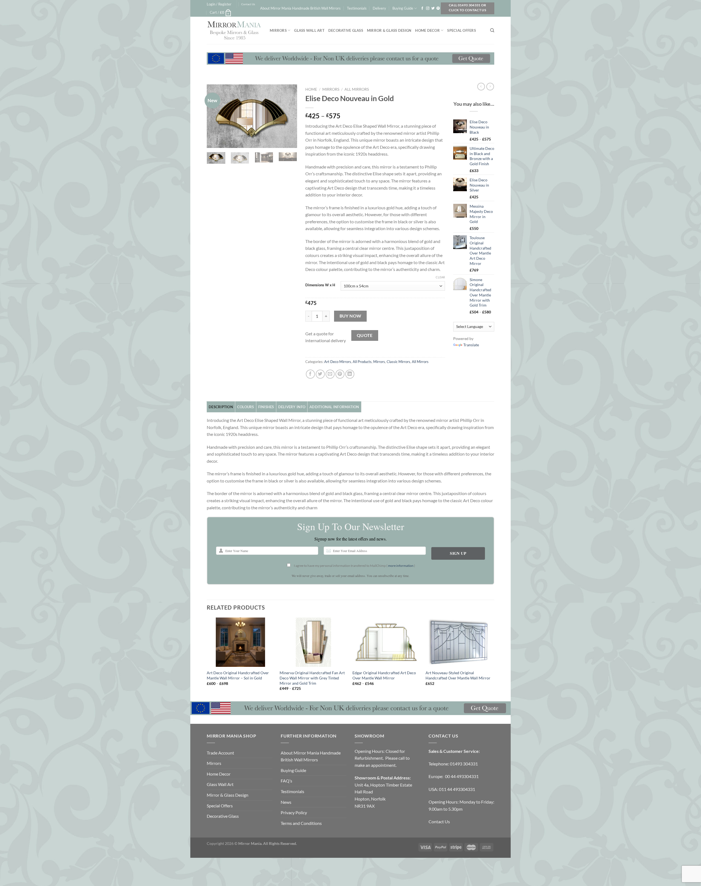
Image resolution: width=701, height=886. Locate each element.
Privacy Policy (294, 812)
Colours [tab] (245, 407)
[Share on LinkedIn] (349, 374)
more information (400, 566)
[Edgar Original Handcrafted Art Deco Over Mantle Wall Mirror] (386, 642)
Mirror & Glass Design (389, 30)
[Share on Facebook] (310, 374)
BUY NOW (350, 315)
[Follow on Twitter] (433, 8)
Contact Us (248, 4)
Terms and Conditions (301, 823)
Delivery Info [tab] (291, 407)
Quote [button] (365, 335)
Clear (440, 277)
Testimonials (357, 8)
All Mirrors (356, 89)
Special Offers (461, 30)
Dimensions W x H (320, 285)
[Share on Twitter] (320, 374)
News (286, 802)
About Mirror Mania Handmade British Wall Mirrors (300, 8)
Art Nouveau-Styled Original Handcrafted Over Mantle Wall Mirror (458, 675)
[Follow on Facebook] (422, 8)
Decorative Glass (345, 30)
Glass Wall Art (309, 30)
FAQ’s (286, 780)
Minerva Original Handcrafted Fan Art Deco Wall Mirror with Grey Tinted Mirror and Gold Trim (312, 677)
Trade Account (220, 752)
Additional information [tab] (334, 407)
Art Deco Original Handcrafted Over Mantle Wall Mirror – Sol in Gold (238, 675)
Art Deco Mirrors (337, 361)
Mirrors (278, 30)
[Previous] (215, 116)
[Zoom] (214, 141)
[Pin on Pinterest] (339, 374)
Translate (471, 344)
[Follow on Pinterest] (438, 8)
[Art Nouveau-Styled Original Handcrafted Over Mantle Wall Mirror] (459, 642)
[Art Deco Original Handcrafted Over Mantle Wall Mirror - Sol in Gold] (240, 642)
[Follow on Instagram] (427, 8)
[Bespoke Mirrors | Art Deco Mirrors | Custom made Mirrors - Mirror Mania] (234, 30)
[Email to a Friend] (330, 374)
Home (311, 89)
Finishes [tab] (266, 407)
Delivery (379, 8)
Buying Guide (402, 8)
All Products (362, 361)
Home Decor (427, 30)
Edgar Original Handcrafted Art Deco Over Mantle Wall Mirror (384, 675)
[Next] (288, 116)
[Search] (492, 30)
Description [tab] (221, 407)
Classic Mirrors (398, 361)
